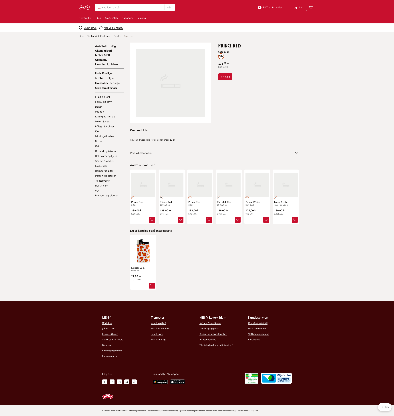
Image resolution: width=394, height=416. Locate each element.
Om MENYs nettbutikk (210, 323)
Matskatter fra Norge (107, 82)
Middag (99, 111)
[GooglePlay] (160, 381)
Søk (169, 7)
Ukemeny (101, 59)
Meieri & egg (102, 121)
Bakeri (99, 106)
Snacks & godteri (105, 160)
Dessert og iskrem (105, 151)
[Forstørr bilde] (170, 83)
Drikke (98, 141)
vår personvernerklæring (167, 411)
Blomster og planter (106, 195)
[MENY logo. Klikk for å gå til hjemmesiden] (84, 7)
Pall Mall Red (224, 202)
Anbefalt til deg (105, 46)
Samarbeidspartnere (112, 350)
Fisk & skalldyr (103, 101)
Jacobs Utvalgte (104, 78)
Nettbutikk (85, 17)
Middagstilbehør (104, 136)
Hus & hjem (101, 185)
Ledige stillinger (110, 334)
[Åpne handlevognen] (310, 7)
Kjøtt (98, 131)
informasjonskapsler (189, 411)
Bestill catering (158, 339)
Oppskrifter (111, 17)
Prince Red (137, 202)
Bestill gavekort (158, 323)
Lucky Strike (280, 202)
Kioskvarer (101, 165)
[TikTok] (134, 381)
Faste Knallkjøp (104, 73)
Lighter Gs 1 (138, 267)
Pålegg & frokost (104, 126)
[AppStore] (177, 381)
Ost (97, 146)
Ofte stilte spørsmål (257, 323)
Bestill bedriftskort (160, 328)
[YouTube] (119, 381)
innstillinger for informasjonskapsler (242, 411)
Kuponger (127, 17)
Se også (141, 17)
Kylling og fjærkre (105, 116)
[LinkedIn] (126, 381)
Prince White (252, 202)
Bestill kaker (157, 334)
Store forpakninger (106, 87)
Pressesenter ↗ (110, 356)
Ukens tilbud (103, 50)
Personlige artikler (105, 175)
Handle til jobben (106, 64)
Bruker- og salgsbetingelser (213, 334)
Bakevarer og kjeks (106, 156)
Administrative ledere (112, 339)
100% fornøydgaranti (258, 334)
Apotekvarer (102, 180)
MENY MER (102, 55)
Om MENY (107, 323)
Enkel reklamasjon (257, 328)
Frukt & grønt (102, 96)
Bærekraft (107, 345)
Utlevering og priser (209, 328)
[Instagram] (112, 381)
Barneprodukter (104, 170)
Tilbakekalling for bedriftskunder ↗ (216, 345)
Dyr (97, 190)
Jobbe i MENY (109, 328)
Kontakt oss (254, 339)
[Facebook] (104, 381)
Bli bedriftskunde (207, 339)
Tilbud (98, 17)
